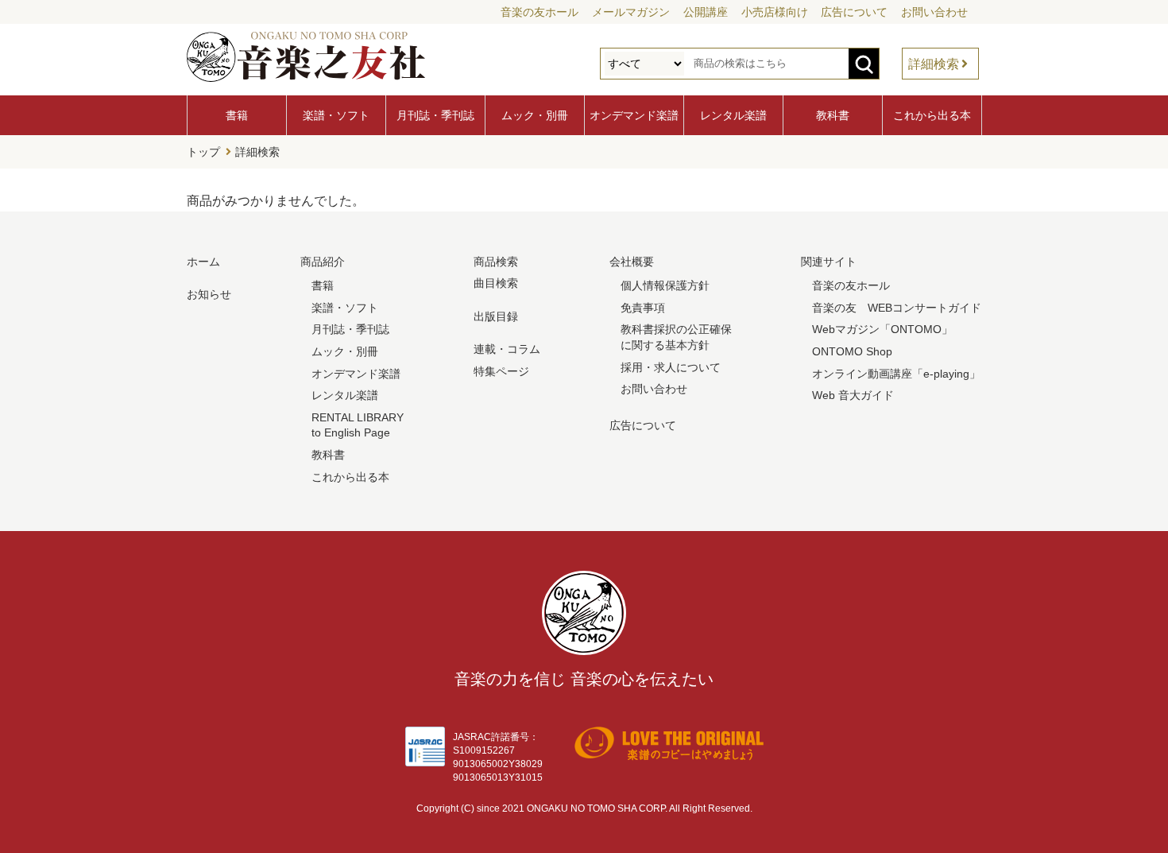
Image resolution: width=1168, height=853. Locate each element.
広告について (854, 12)
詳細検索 (933, 64)
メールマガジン (631, 12)
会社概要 (631, 261)
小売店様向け (774, 12)
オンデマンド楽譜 (634, 115)
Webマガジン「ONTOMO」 (882, 329)
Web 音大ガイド (853, 395)
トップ (203, 151)
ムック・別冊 (534, 115)
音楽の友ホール (539, 12)
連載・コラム (507, 349)
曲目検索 (496, 283)
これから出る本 (932, 115)
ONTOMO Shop (852, 351)
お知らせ (209, 294)
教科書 (832, 115)
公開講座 (705, 12)
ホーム (203, 261)
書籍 (237, 115)
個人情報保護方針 (665, 285)
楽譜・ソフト (336, 115)
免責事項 (643, 307)
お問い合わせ (934, 12)
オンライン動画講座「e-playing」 (896, 373)
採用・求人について (671, 367)
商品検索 (496, 261)
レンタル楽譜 (733, 115)
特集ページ (501, 371)
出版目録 (496, 316)
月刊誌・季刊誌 (435, 115)
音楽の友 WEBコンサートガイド (896, 307)
